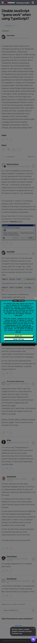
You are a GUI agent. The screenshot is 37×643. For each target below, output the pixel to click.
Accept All (18, 336)
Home (10, 3)
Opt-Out (18, 332)
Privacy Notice (11, 325)
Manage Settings (18, 339)
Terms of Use (26, 325)
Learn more (18, 315)
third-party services (23, 327)
